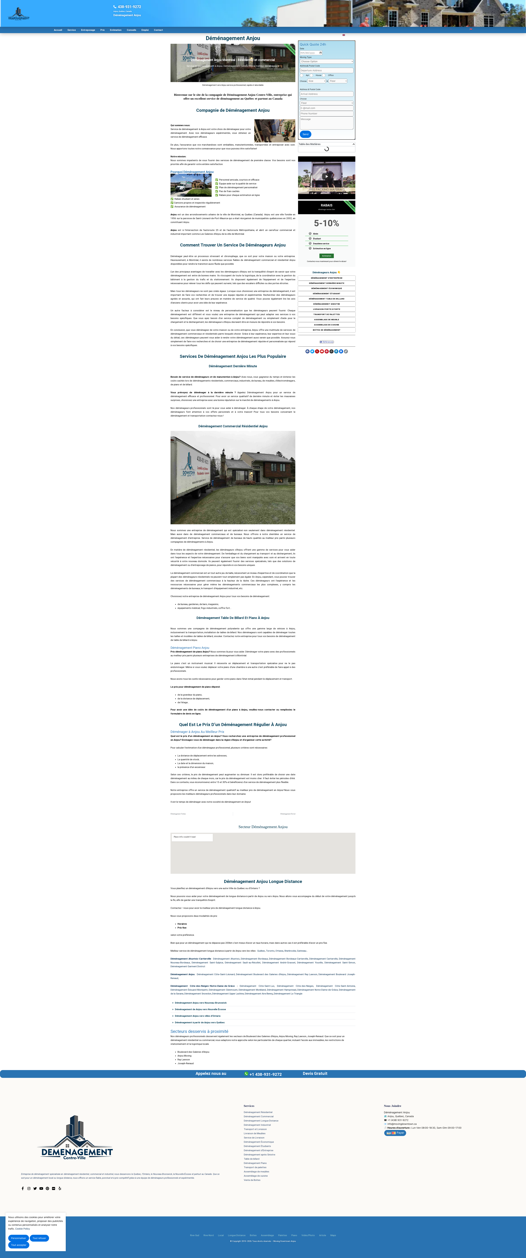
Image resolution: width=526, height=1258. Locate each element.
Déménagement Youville (310, 962)
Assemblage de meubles (256, 1171)
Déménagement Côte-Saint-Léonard (216, 974)
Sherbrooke (290, 950)
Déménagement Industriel (257, 1125)
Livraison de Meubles (254, 1133)
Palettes (282, 1235)
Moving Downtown (281, 1241)
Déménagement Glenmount (223, 989)
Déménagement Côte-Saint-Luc (257, 986)
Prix (102, 30)
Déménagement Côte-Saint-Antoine (335, 986)
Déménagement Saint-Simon (340, 962)
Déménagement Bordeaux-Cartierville (288, 958)
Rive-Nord (209, 1235)
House (318, 75)
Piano (294, 1235)
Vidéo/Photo (308, 1235)
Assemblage (267, 1235)
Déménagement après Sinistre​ (259, 1154)
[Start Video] (326, 176)
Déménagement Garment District (188, 966)
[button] (354, 144)
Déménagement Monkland (252, 989)
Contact (158, 30)
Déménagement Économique (259, 1142)
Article (322, 1235)
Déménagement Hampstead (281, 989)
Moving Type (305, 57)
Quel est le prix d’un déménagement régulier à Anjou (233, 724)
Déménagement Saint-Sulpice (207, 962)
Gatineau (301, 950)
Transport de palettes (255, 1167)
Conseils (131, 30)
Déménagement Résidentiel (258, 1112)
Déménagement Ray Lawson (302, 974)
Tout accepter (18, 1245)
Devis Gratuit (315, 1073)
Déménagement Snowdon (197, 993)
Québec (261, 950)
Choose (303, 81)
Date (302, 48)
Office (331, 75)
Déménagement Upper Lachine (228, 993)
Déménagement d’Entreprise (258, 1150)
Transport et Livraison (255, 1129)
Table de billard (251, 1158)
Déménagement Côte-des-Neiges (295, 986)
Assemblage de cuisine (256, 1175)
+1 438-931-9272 (266, 1074)
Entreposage (88, 30)
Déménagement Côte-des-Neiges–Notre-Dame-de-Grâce (203, 986)
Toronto (270, 950)
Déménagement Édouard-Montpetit (189, 989)
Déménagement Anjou (233, 38)
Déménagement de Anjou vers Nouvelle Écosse (200, 1009)
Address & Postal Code (310, 89)
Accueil (58, 30)
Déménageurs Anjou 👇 (327, 272)
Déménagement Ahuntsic (226, 958)
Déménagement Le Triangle (288, 993)
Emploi (145, 30)
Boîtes (253, 1235)
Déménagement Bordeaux (254, 958)
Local (221, 1235)
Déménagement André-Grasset (278, 962)
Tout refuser (39, 1238)
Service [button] (71, 30)
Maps (333, 1235)
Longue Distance (236, 1235)
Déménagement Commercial (259, 1116)
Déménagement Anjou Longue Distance (263, 881)
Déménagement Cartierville (323, 958)
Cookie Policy (22, 1228)
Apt (307, 75)
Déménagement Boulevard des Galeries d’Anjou (261, 974)
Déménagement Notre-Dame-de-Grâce (317, 989)
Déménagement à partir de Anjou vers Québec (200, 1022)
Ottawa (279, 950)
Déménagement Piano (255, 1163)
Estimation (116, 30)
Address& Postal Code (310, 66)
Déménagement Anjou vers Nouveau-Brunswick (201, 1002)
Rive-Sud (194, 1235)
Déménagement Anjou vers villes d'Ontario (198, 1016)
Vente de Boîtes (252, 1180)
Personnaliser (18, 1238)
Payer (400, 1132)
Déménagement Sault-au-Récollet (243, 962)
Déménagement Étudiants (257, 1146)
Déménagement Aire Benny (259, 993)
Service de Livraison (254, 1137)
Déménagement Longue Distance (261, 1120)
